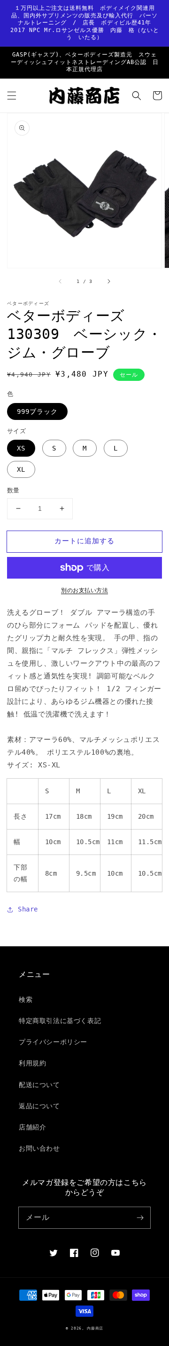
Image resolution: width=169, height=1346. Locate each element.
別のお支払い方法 (84, 590)
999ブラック (37, 411)
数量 (13, 490)
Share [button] (28, 909)
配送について (39, 1084)
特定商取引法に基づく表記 (60, 1020)
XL (21, 469)
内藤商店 (95, 1328)
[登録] (140, 1217)
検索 (25, 999)
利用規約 (32, 1063)
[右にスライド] (108, 281)
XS (21, 448)
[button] (11, 95)
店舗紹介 (32, 1127)
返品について (39, 1106)
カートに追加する (84, 541)
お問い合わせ (39, 1148)
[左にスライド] (60, 281)
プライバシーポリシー (53, 1042)
